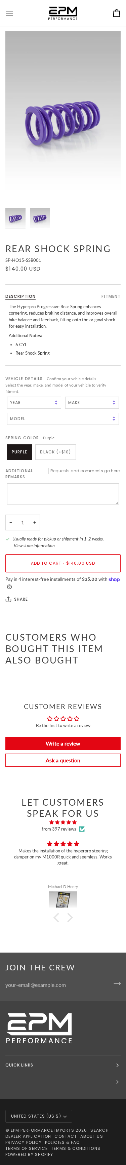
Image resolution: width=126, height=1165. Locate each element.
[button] (57, 917)
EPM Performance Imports (42, 1130)
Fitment (111, 296)
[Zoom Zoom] (63, 117)
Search (99, 1130)
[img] (63, 822)
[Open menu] (15, 13)
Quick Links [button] (19, 1065)
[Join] (115, 983)
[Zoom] (18, 192)
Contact (65, 1136)
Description (20, 296)
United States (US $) (36, 1116)
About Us (91, 1136)
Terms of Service (26, 1148)
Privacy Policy (23, 1142)
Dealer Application (28, 1136)
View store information (34, 545)
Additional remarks (63, 474)
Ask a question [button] (63, 760)
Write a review (63, 743)
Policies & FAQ (62, 1142)
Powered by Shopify (29, 1154)
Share (21, 599)
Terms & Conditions (75, 1148)
